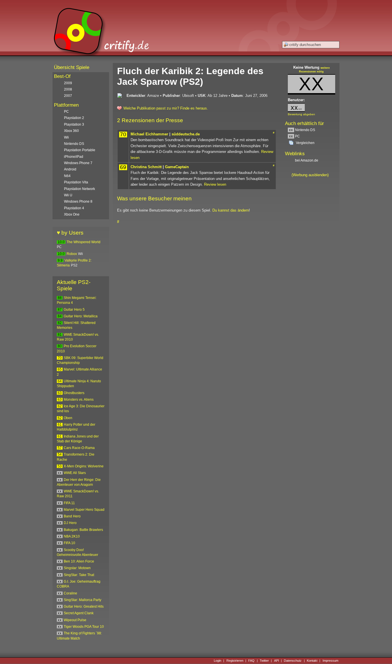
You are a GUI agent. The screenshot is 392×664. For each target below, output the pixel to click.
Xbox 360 (71, 131)
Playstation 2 (74, 118)
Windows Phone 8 (78, 201)
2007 (68, 96)
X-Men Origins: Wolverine (84, 466)
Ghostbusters (74, 393)
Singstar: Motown (77, 568)
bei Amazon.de (307, 160)
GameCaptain (177, 167)
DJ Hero (70, 523)
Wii (66, 137)
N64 (67, 176)
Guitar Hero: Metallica (81, 316)
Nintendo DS (302, 130)
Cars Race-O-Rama (79, 448)
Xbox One (71, 214)
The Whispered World (83, 242)
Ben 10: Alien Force (79, 561)
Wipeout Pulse (75, 620)
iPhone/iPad (73, 157)
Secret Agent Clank (79, 613)
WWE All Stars (75, 473)
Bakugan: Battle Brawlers (83, 529)
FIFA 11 (69, 503)
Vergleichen (305, 143)
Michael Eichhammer (149, 134)
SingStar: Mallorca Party (82, 600)
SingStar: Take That (79, 575)
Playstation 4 (74, 208)
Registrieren (234, 660)
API (276, 660)
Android (70, 169)
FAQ (251, 660)
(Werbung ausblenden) (310, 175)
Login (217, 660)
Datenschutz (293, 660)
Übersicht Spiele (71, 67)
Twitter (264, 660)
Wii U (68, 195)
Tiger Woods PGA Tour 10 (84, 626)
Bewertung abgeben (301, 114)
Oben (68, 418)
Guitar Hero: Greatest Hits (84, 606)
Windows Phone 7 (78, 163)
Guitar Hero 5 (74, 309)
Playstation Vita (76, 182)
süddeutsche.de (186, 134)
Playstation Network (79, 189)
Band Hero (72, 516)
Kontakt (312, 660)
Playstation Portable (79, 150)
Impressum (330, 660)
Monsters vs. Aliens (79, 399)
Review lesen (215, 184)
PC (294, 136)
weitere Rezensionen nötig (314, 69)
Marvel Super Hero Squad (84, 509)
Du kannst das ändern (230, 210)
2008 (68, 89)
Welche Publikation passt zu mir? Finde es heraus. (165, 108)
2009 (68, 83)
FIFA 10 (69, 543)
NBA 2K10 (72, 536)
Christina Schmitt (146, 167)
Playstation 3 (74, 124)
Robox (72, 254)
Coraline (70, 593)
